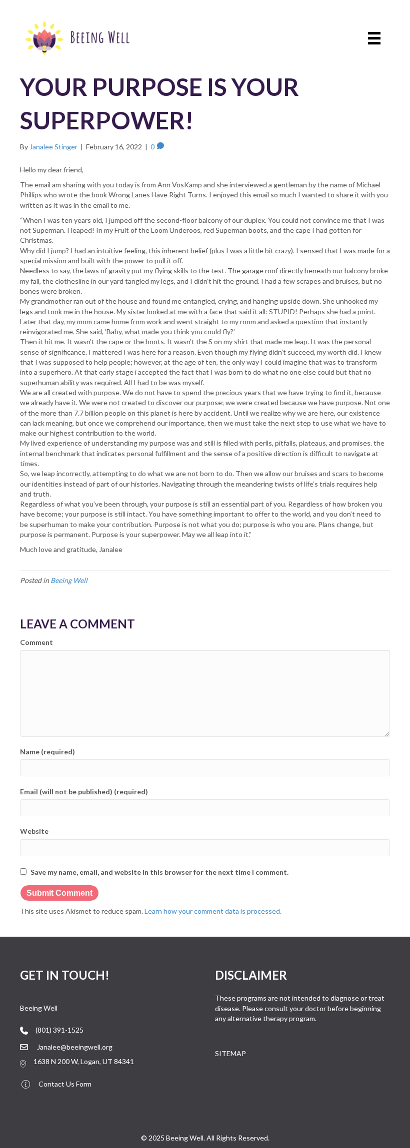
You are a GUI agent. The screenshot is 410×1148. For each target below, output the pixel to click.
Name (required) (47, 751)
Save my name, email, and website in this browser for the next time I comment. (159, 872)
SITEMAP (230, 1053)
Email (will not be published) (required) (84, 791)
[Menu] (374, 38)
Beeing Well (69, 580)
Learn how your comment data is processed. (213, 911)
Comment (36, 642)
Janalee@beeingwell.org (74, 1047)
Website (34, 831)
